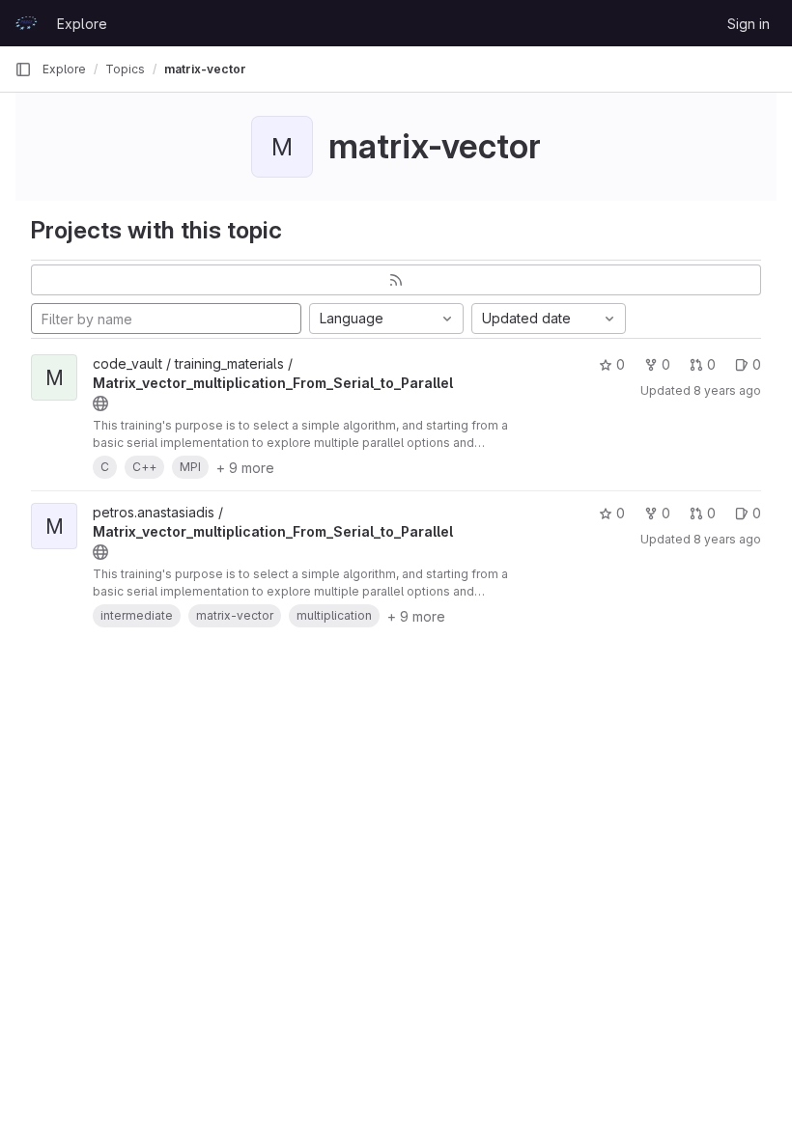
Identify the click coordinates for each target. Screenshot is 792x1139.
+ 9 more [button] (245, 467)
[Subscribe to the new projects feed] (396, 279)
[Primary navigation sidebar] (23, 69)
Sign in (748, 23)
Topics (125, 69)
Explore (82, 23)
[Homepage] (26, 23)
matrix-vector (205, 69)
